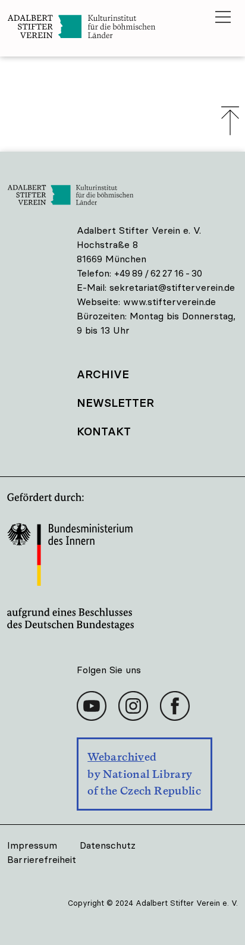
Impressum (32, 845)
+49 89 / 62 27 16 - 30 (158, 273)
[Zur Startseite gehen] (111, 28)
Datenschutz (108, 845)
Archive (103, 374)
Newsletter (115, 402)
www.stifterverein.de (169, 301)
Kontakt (104, 431)
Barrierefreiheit (41, 859)
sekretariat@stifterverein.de (172, 287)
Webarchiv (115, 757)
